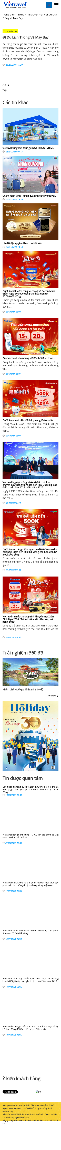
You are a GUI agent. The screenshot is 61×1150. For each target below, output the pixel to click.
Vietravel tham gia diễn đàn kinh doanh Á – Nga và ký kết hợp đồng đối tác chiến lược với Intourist (30, 1028)
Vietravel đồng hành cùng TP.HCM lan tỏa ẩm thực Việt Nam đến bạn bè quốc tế (30, 836)
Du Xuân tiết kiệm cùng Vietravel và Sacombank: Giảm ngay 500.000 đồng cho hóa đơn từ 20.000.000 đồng (29, 293)
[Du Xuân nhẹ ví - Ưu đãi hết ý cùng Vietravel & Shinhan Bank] (30, 398)
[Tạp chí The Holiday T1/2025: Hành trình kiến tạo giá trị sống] (30, 736)
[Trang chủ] (15, 5)
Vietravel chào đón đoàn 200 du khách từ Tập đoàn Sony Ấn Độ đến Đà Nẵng (30, 932)
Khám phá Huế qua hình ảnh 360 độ (23, 689)
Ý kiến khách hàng (21, 1078)
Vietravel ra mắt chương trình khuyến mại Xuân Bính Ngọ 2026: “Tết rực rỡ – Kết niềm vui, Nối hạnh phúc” (28, 619)
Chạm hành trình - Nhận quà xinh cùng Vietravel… (29, 195)
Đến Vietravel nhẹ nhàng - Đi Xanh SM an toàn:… (29, 358)
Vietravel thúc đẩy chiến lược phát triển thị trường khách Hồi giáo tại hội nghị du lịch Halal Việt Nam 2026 (30, 980)
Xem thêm (51, 695)
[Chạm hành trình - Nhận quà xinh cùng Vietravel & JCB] (30, 175)
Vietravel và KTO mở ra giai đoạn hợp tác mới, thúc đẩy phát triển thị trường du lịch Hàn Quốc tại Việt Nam (30, 884)
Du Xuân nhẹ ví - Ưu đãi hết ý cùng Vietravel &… (29, 420)
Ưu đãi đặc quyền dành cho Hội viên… (23, 243)
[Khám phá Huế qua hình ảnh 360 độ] (30, 678)
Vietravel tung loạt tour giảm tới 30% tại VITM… (28, 148)
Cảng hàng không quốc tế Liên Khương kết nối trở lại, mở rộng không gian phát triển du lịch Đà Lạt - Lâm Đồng (30, 789)
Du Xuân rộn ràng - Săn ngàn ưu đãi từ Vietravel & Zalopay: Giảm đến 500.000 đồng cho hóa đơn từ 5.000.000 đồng (30, 552)
